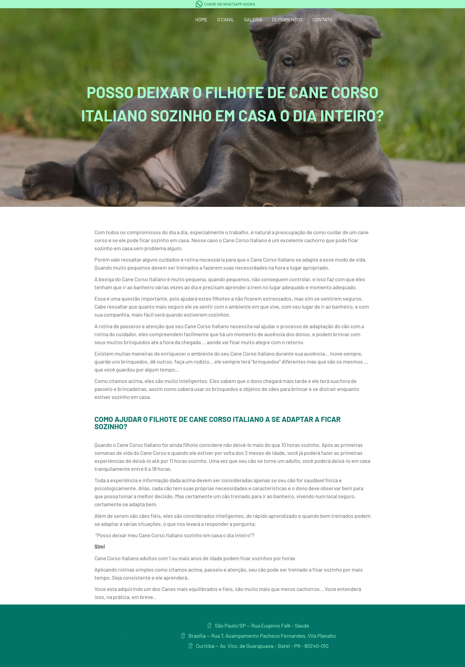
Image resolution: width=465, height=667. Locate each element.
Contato (322, 19)
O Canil (225, 19)
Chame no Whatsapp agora (229, 4)
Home (201, 19)
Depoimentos (287, 19)
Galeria (253, 19)
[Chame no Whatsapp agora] (199, 4)
